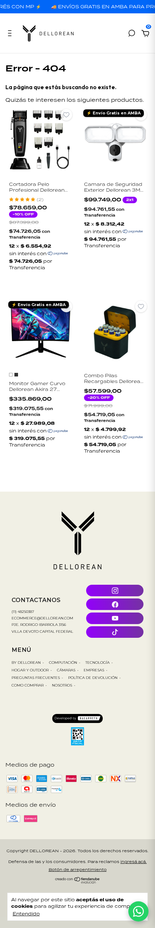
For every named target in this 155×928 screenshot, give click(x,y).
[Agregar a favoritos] (66, 115)
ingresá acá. (133, 861)
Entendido (26, 913)
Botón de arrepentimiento (78, 869)
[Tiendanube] (77, 882)
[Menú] (11, 34)
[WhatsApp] (138, 911)
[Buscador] (131, 34)
